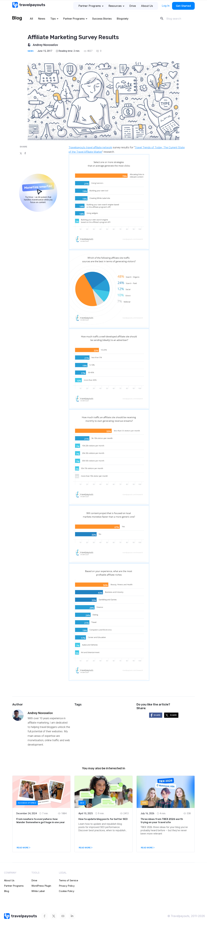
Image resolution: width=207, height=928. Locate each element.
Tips (53, 18)
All (31, 18)
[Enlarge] (145, 158)
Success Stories (102, 18)
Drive (132, 5)
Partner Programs (89, 5)
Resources (115, 5)
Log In (165, 5)
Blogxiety (122, 18)
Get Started (183, 5)
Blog (6, 891)
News (41, 18)
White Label (38, 891)
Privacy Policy (67, 885)
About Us (147, 5)
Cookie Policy (66, 891)
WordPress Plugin (41, 885)
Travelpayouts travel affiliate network (90, 147)
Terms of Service (68, 880)
